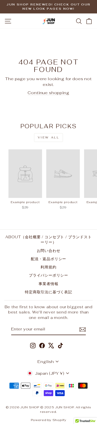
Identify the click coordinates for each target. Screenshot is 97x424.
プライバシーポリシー (48, 275)
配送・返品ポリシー (48, 258)
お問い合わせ (48, 250)
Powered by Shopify (48, 420)
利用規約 (48, 267)
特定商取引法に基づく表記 (48, 292)
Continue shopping (48, 92)
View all (48, 137)
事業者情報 (48, 283)
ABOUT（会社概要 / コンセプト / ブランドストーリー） (48, 239)
